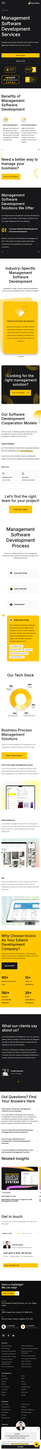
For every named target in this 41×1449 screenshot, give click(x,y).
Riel (3, 878)
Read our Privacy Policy (20, 1444)
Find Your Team (20, 509)
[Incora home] (34, 2)
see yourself (9, 966)
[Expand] (37, 1131)
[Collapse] (37, 1110)
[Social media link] (3, 1335)
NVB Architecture (8, 820)
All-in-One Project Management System (17, 765)
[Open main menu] (3, 3)
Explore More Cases (14, 756)
